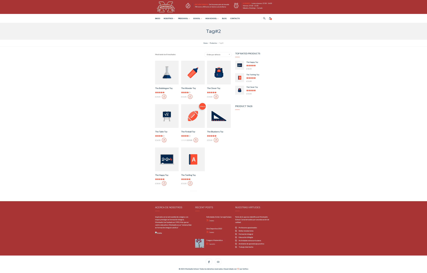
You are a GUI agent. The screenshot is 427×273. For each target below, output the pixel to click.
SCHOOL (196, 18)
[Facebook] (209, 262)
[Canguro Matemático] (199, 243)
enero (210, 221)
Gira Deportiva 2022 (214, 228)
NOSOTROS (168, 18)
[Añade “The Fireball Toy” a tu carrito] (196, 140)
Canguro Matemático (214, 240)
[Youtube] (218, 262)
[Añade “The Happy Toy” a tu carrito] (164, 183)
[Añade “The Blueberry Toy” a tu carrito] (216, 140)
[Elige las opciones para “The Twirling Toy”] (190, 183)
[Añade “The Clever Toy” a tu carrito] (216, 96)
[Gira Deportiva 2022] (199, 231)
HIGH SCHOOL (211, 18)
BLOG (224, 18)
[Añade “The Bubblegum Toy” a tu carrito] (164, 96)
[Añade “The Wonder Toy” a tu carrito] (190, 96)
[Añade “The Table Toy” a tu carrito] (164, 140)
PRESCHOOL (183, 18)
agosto (210, 244)
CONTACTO (235, 18)
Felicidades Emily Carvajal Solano (219, 217)
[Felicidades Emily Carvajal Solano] (199, 220)
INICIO (157, 18)
